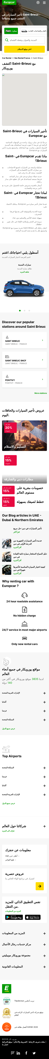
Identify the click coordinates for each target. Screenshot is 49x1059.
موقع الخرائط (7, 1042)
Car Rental (6, 58)
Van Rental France (22, 58)
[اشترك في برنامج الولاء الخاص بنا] (40, 886)
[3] (29, 310)
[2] (24, 310)
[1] (20, 310)
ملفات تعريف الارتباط (37, 1042)
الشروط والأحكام (20, 1042)
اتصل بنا (5, 1044)
